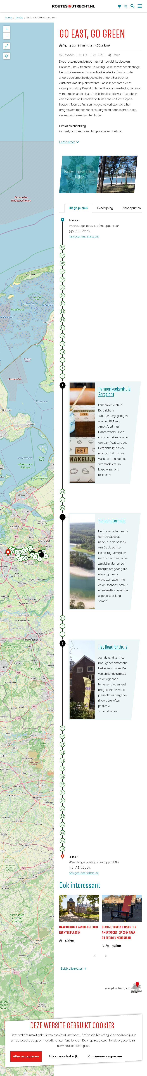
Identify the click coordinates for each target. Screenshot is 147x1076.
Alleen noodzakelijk (63, 1056)
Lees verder (67, 142)
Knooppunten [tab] (131, 208)
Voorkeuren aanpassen (105, 1056)
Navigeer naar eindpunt (84, 873)
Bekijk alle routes (72, 968)
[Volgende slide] (106, 956)
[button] (20, 552)
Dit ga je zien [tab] (78, 208)
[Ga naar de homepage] (73, 6)
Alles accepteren (26, 1056)
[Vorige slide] (95, 956)
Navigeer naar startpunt (84, 236)
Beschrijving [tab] (105, 208)
